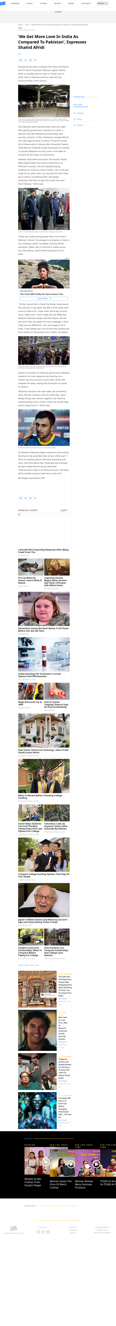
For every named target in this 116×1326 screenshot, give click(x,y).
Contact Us (72, 1230)
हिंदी (106, 3)
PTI (19, 54)
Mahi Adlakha (62, 999)
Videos (30, 3)
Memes (71, 3)
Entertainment (65, 974)
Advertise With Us (102, 1227)
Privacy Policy (102, 1230)
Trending (15, 3)
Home (20, 25)
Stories (43, 3)
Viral (27, 25)
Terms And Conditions (102, 1233)
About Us (72, 1227)
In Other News (62, 1014)
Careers (73, 1233)
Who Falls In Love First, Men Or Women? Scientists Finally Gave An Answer (63, 1028)
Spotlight (86, 3)
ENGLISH (101, 3)
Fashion (29, 1145)
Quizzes (57, 3)
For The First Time (59, 1146)
